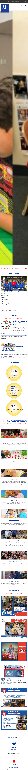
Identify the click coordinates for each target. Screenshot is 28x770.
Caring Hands (14, 479)
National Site (10, 1)
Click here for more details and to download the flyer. (14, 335)
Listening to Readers (14, 520)
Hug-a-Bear (14, 500)
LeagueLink (17, 1)
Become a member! (14, 749)
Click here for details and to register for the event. (13, 357)
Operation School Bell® (14, 541)
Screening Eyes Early (14, 581)
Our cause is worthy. (14, 767)
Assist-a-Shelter (14, 440)
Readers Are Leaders (14, 562)
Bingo (14, 461)
